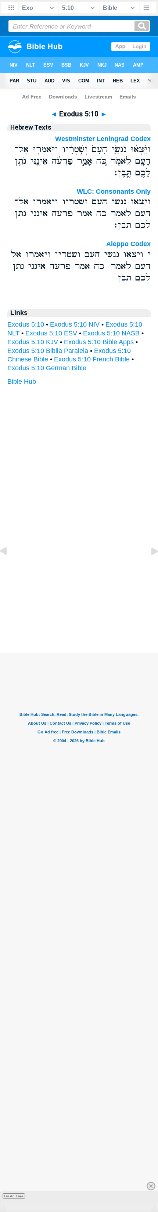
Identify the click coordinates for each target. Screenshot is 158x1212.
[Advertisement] (79, 607)
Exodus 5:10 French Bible (92, 359)
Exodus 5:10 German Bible (46, 368)
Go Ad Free (14, 1196)
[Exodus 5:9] (9, 567)
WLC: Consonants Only (114, 191)
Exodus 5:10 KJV (32, 342)
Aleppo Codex (128, 244)
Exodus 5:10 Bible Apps (99, 342)
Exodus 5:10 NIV (75, 324)
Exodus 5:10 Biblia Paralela (47, 350)
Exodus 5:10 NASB (111, 333)
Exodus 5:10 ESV (51, 333)
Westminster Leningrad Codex (103, 138)
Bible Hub (21, 381)
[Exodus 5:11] (149, 567)
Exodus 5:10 (25, 324)
